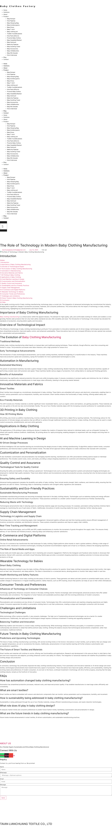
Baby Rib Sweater (12, 53)
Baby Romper (11, 19)
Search (4, 222)
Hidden (2, 260)
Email (2, 779)
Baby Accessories (12, 49)
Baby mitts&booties (13, 51)
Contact (6, 59)
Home (5, 64)
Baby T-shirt (11, 29)
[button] (20, 61)
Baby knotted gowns (13, 25)
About (5, 68)
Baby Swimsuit (11, 42)
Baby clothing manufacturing (9, 317)
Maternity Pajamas (12, 44)
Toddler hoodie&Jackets (14, 33)
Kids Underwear (12, 55)
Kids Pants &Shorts (13, 36)
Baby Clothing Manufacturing (41, 337)
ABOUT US (5, 743)
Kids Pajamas (11, 21)
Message (3, 784)
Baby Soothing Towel (13, 46)
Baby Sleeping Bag (13, 23)
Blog (5, 216)
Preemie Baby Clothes (14, 38)
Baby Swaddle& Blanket (14, 40)
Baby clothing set (12, 31)
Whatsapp (3, 772)
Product (6, 16)
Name (2, 766)
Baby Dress (10, 27)
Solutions (6, 66)
